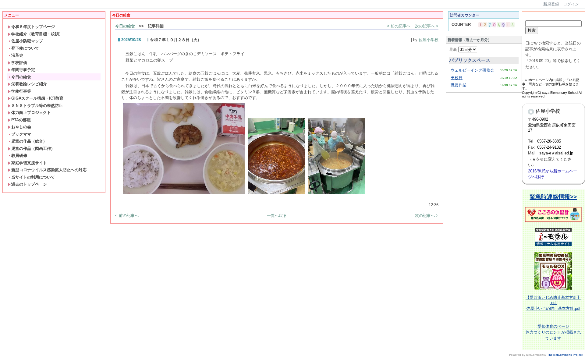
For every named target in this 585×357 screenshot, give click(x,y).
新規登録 (551, 4)
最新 (453, 49)
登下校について (25, 48)
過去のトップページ (29, 184)
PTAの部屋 (21, 120)
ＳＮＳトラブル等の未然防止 (37, 105)
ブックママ (21, 134)
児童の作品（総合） (29, 141)
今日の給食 (21, 77)
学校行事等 (21, 91)
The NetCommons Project (565, 354)
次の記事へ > (426, 26)
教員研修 (19, 155)
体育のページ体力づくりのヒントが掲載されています (553, 332)
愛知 (541, 326)
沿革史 (17, 55)
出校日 (457, 78)
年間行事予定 (23, 69)
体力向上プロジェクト (31, 112)
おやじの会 (21, 127)
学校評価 (19, 62)
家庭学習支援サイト (29, 163)
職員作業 (458, 85)
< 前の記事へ (398, 26)
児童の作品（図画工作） (33, 148)
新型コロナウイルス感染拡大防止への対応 (49, 170)
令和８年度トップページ (33, 26)
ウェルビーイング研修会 (472, 70)
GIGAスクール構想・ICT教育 (37, 98)
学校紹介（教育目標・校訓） (37, 34)
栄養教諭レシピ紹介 (29, 84)
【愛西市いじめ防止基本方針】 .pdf (553, 300)
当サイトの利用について (33, 177)
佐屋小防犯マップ (27, 41)
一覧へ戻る (277, 215)
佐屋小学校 (428, 39)
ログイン (571, 4)
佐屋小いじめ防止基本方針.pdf (553, 308)
